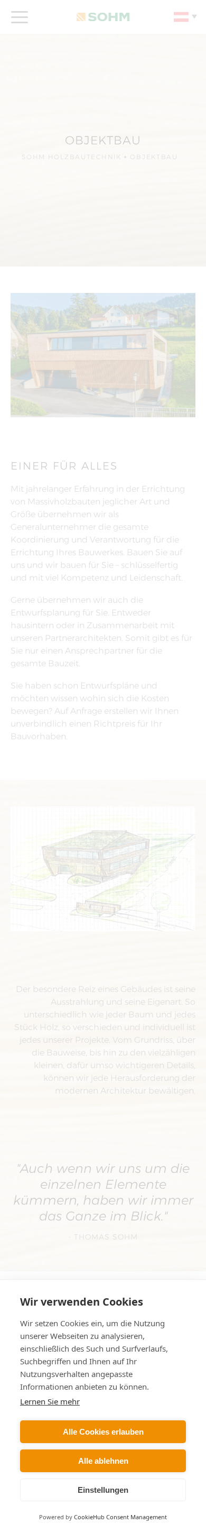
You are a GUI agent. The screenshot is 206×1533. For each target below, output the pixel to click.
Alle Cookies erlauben (103, 1431)
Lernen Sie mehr (50, 1401)
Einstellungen (103, 1489)
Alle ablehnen (103, 1460)
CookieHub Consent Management (120, 1517)
